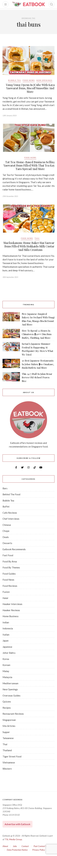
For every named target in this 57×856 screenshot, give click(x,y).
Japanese (7, 646)
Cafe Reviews (10, 512)
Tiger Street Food (12, 756)
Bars (5, 488)
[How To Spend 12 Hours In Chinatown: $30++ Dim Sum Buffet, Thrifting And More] (11, 334)
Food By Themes (11, 567)
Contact (25, 846)
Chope (6, 530)
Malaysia (7, 677)
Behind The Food (11, 494)
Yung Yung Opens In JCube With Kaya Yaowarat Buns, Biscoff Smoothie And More (30, 88)
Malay (6, 671)
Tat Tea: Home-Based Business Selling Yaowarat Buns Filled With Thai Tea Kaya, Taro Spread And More (30, 165)
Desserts (7, 543)
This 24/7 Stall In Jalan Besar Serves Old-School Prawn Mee (37, 377)
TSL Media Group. (13, 839)
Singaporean (9, 719)
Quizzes (7, 701)
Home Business (11, 616)
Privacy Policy (38, 849)
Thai (37, 238)
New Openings (44, 80)
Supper (6, 732)
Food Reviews (10, 585)
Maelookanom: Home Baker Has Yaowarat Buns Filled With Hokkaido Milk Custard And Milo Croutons (30, 246)
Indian (6, 622)
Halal (5, 598)
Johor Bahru (9, 652)
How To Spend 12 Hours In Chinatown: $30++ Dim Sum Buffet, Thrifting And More (36, 334)
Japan (6, 640)
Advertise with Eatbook (17, 824)
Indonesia (8, 628)
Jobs (15, 846)
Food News (29, 80)
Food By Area (10, 561)
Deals (6, 537)
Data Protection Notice (17, 849)
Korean (6, 665)
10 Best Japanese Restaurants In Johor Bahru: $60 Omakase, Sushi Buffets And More (38, 364)
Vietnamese (9, 762)
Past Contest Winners (43, 846)
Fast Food (8, 555)
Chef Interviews (11, 518)
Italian (6, 634)
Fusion (6, 591)
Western (7, 768)
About (5, 846)
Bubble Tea (14, 80)
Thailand (7, 750)
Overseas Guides (11, 695)
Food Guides (9, 573)
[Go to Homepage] (28, 4)
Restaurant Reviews (13, 713)
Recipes (7, 707)
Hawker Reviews (11, 610)
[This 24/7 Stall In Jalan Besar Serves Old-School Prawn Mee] (11, 377)
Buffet (6, 506)
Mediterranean (10, 683)
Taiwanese (8, 738)
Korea (6, 659)
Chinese (7, 524)
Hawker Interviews (12, 604)
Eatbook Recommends (14, 549)
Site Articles (9, 725)
